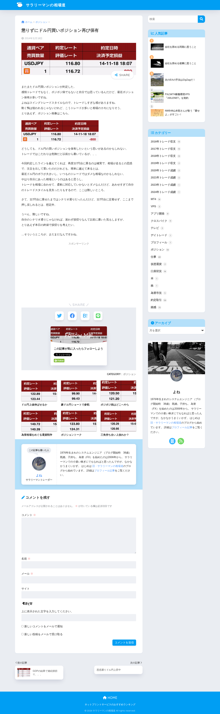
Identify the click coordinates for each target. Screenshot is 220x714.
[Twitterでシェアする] (59, 315)
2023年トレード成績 (165, 184)
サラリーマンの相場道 (45, 5)
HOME (112, 698)
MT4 (155, 199)
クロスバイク (161, 220)
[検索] (201, 19)
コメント (28, 515)
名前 (25, 558)
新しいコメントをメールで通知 (43, 626)
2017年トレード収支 (165, 148)
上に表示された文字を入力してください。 (47, 611)
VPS (155, 206)
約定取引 (158, 300)
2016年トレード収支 (165, 141)
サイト (25, 588)
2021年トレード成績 (165, 177)
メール (27, 573)
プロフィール (161, 242)
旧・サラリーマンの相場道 (107, 466)
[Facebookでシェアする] (72, 315)
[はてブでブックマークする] (85, 315)
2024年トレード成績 (165, 192)
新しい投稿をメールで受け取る (43, 634)
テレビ (157, 228)
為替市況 (158, 292)
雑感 (156, 307)
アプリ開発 (159, 213)
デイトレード (161, 235)
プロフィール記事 (104, 470)
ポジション (129, 374)
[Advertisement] (48, 272)
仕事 (156, 256)
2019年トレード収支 (165, 163)
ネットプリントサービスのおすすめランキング (110, 704)
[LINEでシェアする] (98, 315)
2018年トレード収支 (165, 155)
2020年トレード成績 (165, 170)
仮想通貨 (158, 264)
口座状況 (158, 271)
